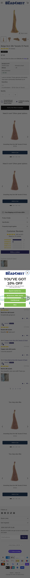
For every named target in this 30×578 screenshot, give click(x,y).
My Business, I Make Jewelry (15, 295)
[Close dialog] (27, 273)
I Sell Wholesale (14, 300)
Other (15, 304)
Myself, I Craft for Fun (15, 290)
